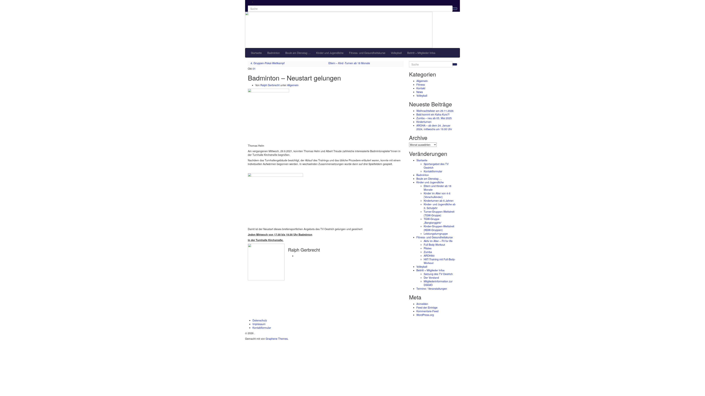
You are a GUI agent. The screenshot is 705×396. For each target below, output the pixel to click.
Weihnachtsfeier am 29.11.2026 (434, 111)
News (419, 92)
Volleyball (396, 53)
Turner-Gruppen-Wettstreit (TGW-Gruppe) (439, 213)
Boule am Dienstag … (298, 53)
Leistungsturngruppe (436, 233)
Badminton (273, 53)
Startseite (256, 53)
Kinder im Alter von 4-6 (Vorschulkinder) (437, 195)
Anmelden (422, 304)
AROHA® (429, 255)
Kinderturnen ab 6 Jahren (438, 200)
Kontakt (420, 88)
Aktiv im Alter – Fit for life (438, 241)
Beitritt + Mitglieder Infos (421, 53)
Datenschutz (259, 320)
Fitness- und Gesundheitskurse (367, 53)
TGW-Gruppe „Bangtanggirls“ (433, 220)
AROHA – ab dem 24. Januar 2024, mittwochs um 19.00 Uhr (434, 127)
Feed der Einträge (427, 307)
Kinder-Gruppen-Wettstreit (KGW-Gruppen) (439, 228)
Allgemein (293, 85)
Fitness (420, 84)
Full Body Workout (434, 244)
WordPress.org (425, 315)
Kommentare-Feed (427, 311)
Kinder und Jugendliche (330, 53)
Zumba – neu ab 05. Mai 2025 (434, 118)
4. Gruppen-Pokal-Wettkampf (268, 63)
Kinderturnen (423, 122)
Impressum (258, 324)
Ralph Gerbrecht (270, 85)
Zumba (428, 252)
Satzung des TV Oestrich (438, 274)
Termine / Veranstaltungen (431, 288)
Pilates (427, 248)
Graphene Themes (277, 338)
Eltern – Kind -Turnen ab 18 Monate (349, 63)
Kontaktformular (433, 171)
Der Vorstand (431, 277)
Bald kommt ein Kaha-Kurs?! (433, 114)
